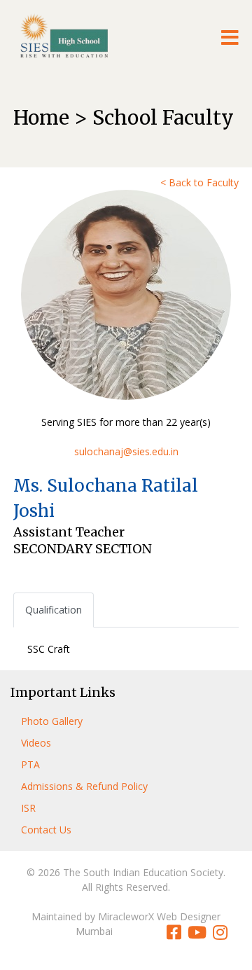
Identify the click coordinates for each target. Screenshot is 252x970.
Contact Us (46, 829)
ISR (28, 808)
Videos (36, 742)
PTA (30, 764)
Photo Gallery (52, 721)
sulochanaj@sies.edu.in (126, 451)
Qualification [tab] (53, 609)
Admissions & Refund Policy (84, 786)
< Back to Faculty (199, 182)
